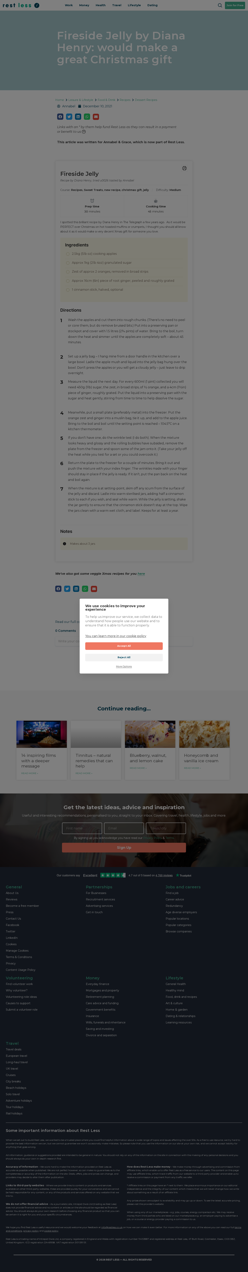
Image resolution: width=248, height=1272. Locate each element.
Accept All (124, 645)
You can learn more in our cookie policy (115, 636)
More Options (124, 666)
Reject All (124, 657)
